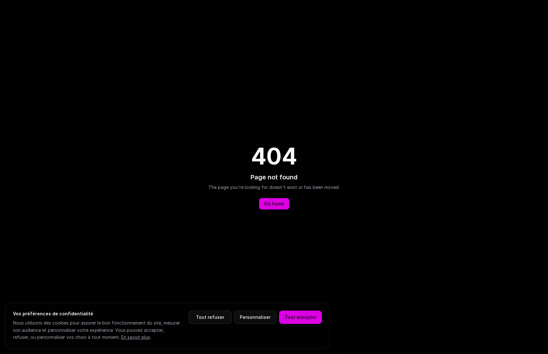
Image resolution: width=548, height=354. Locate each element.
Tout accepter (300, 317)
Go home (274, 203)
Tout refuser (210, 317)
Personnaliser (255, 317)
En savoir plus (135, 337)
